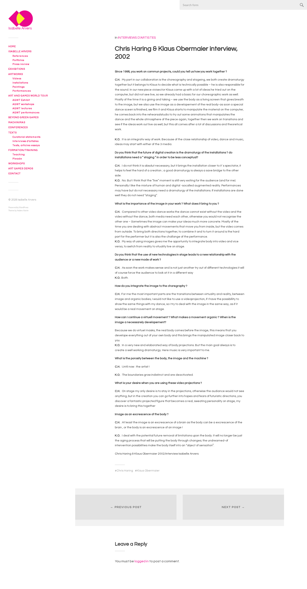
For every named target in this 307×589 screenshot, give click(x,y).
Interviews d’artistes (26, 141)
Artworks (15, 74)
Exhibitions (16, 69)
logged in (141, 561)
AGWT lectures (22, 108)
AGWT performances (26, 112)
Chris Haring (125, 470)
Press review (21, 64)
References (20, 56)
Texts (12, 132)
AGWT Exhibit (21, 100)
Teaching (19, 154)
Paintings (19, 87)
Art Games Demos (20, 168)
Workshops (16, 163)
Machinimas (16, 122)
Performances (22, 91)
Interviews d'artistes (137, 37)
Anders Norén (22, 211)
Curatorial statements (27, 137)
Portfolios (18, 60)
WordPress (23, 208)
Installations (20, 83)
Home (12, 46)
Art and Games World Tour (28, 96)
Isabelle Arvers (20, 51)
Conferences (18, 127)
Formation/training (23, 150)
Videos (17, 78)
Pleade (17, 159)
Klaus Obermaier (148, 470)
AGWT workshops (23, 104)
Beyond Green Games (23, 117)
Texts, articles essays (26, 145)
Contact (14, 173)
